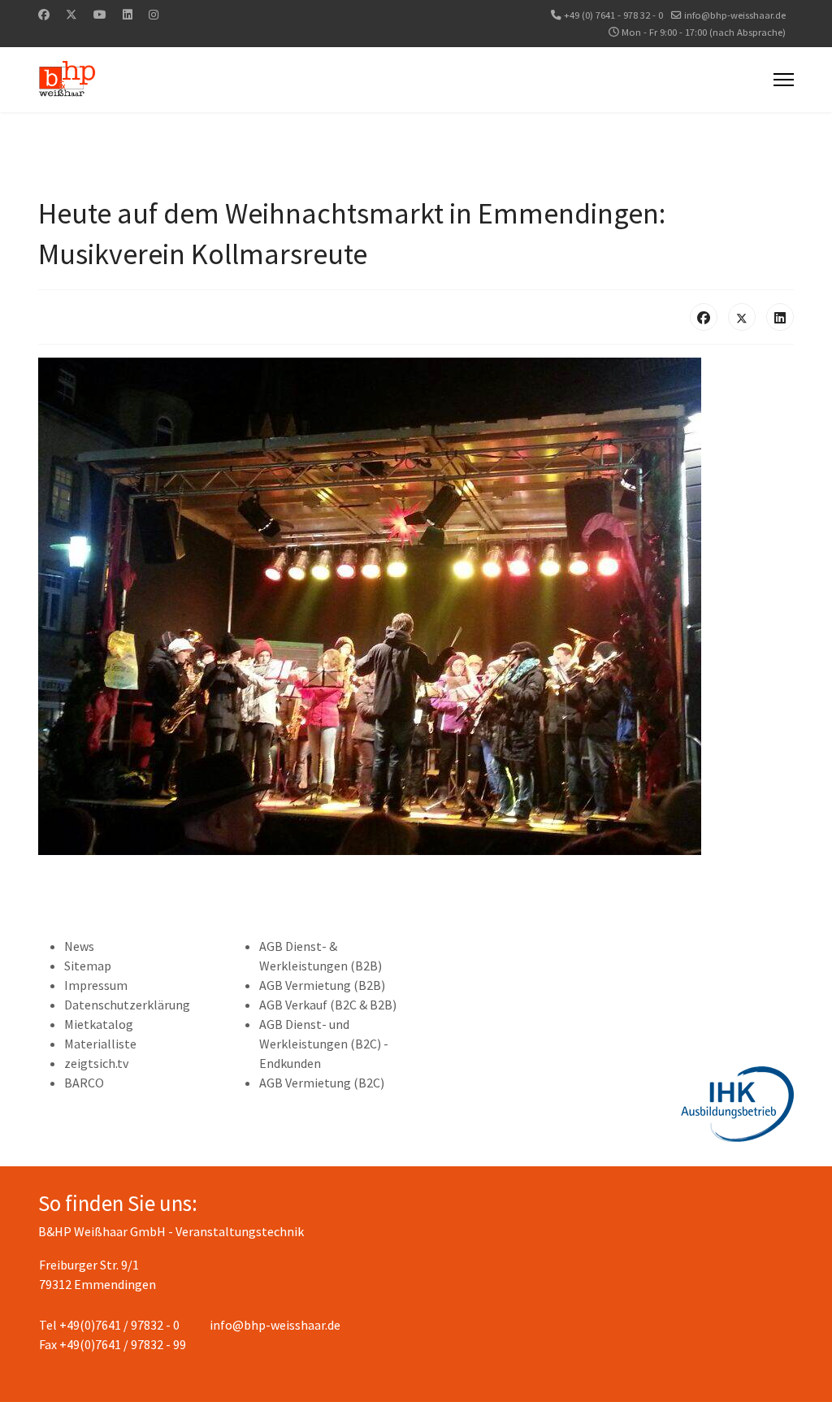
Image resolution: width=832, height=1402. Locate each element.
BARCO (84, 1082)
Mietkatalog (98, 1024)
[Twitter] (71, 14)
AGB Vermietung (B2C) (321, 1082)
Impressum (96, 985)
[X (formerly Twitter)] (742, 317)
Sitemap (87, 965)
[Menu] (784, 79)
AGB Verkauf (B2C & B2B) (327, 1004)
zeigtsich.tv (96, 1063)
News (79, 946)
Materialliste (100, 1043)
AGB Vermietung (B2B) (322, 985)
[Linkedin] (127, 14)
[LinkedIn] (780, 317)
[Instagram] (153, 14)
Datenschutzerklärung (127, 1004)
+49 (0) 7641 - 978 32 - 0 (613, 15)
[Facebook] (44, 14)
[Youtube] (99, 14)
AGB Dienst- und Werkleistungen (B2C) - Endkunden (323, 1043)
